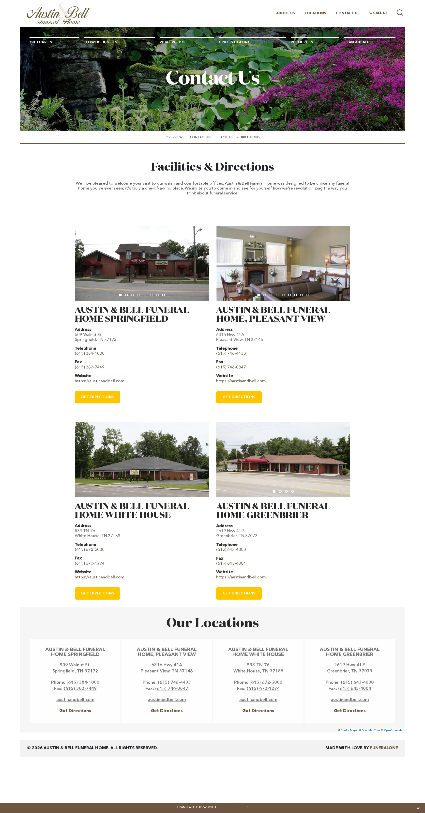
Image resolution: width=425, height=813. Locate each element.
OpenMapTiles (371, 730)
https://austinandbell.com (99, 381)
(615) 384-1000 (82, 682)
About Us (285, 13)
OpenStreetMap (394, 730)
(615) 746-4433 (174, 682)
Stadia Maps (349, 730)
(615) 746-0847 (171, 688)
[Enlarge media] (142, 263)
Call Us (380, 13)
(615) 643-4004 (354, 688)
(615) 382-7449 (80, 688)
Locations (315, 13)
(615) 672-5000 (265, 682)
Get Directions (97, 397)
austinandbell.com (75, 700)
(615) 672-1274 (263, 688)
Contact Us (348, 13)
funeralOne (384, 748)
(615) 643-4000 (357, 682)
